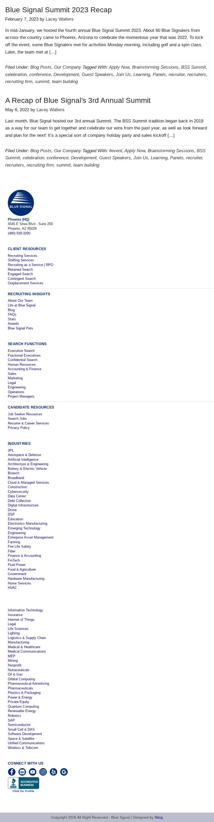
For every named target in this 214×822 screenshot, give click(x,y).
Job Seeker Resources (25, 414)
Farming (14, 542)
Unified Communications (26, 743)
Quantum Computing (23, 706)
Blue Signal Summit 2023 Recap (58, 10)
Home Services (19, 583)
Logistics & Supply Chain (27, 638)
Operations (16, 392)
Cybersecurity (18, 492)
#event (115, 150)
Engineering (17, 387)
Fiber (11, 551)
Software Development (25, 734)
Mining (13, 661)
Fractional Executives (24, 355)
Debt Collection (19, 501)
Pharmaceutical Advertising (28, 683)
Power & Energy (20, 697)
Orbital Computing (21, 679)
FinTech (14, 560)
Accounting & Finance (24, 369)
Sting (158, 817)
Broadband (16, 478)
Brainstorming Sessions (155, 67)
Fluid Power (17, 565)
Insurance (15, 615)
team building (65, 81)
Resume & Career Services (28, 423)
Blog (11, 310)
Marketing (15, 378)
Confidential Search (22, 360)
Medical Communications (27, 651)
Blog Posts (40, 67)
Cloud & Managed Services (28, 482)
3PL (11, 450)
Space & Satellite (21, 739)
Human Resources (22, 364)
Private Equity (18, 702)
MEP (11, 656)
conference (40, 74)
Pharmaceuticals (20, 688)
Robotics (14, 716)
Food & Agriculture (22, 569)
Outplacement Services (25, 283)
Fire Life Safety (19, 546)
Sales (12, 374)
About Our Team (20, 301)
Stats (12, 319)
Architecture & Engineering (28, 464)
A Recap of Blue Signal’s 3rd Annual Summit (78, 100)
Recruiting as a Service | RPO (30, 265)
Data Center (17, 496)
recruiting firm (18, 81)
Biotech (13, 473)
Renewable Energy (22, 711)
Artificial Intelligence (23, 460)
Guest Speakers (97, 74)
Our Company (67, 67)
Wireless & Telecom (23, 748)
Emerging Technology (24, 528)
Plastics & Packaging (24, 693)
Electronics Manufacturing (27, 523)
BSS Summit (193, 67)
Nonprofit (14, 665)
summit (42, 81)
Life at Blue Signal (21, 305)
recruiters (196, 74)
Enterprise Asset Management (31, 537)
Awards (13, 324)
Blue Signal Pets (20, 328)
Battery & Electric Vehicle (27, 469)
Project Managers (21, 396)
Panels (159, 74)
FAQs (12, 314)
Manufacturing (18, 642)
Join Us (123, 74)
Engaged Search (20, 274)
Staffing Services (21, 260)
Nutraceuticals (18, 670)
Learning (141, 74)
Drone (12, 510)
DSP (11, 514)
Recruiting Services (22, 256)
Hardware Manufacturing (26, 579)
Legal (12, 383)
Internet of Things (21, 620)
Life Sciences (18, 629)
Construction (17, 487)
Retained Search (20, 269)
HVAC (12, 588)
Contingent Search (22, 279)
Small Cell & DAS (21, 729)
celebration (16, 74)
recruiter (177, 74)
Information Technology (25, 610)
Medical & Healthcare (24, 647)
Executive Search (21, 351)
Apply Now (119, 67)
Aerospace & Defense (24, 455)
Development (66, 74)
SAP (11, 720)
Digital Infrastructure (23, 505)
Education (15, 519)
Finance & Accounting (24, 556)
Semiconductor (19, 725)
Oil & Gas (15, 674)
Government (17, 574)
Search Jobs (17, 419)
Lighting (14, 633)
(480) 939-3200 (19, 233)
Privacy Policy (19, 428)
